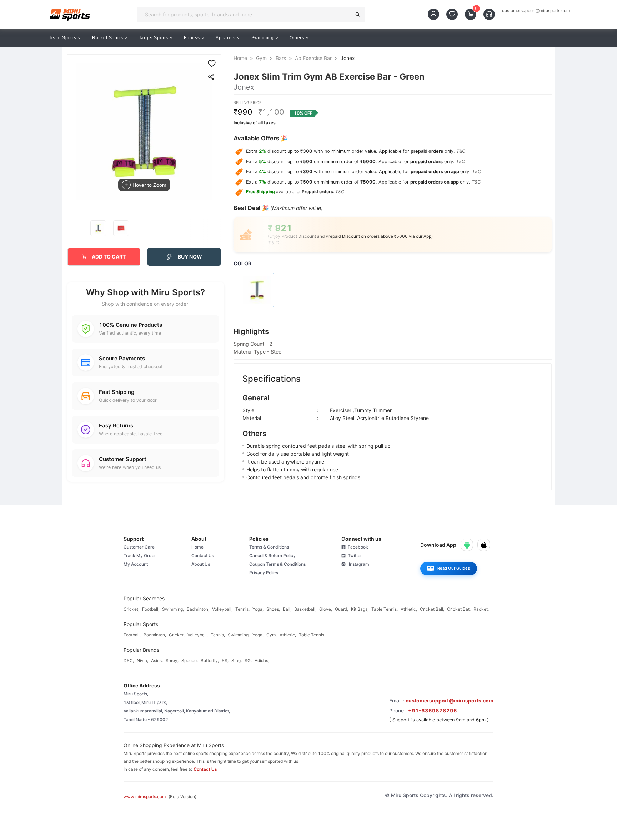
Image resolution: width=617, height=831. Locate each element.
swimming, (173, 609)
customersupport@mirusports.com (536, 11)
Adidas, (262, 660)
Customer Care (139, 547)
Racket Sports (107, 37)
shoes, (273, 609)
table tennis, (384, 609)
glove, (325, 609)
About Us (200, 564)
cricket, (131, 609)
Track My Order (140, 555)
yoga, (258, 609)
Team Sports (62, 37)
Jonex (348, 58)
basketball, (305, 609)
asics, (157, 660)
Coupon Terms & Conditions (277, 564)
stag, (236, 660)
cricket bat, (459, 609)
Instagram (357, 564)
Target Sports (153, 37)
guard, (341, 609)
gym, (271, 634)
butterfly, (210, 660)
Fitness (192, 37)
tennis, (242, 609)
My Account (136, 564)
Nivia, (142, 660)
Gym (261, 58)
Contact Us (202, 555)
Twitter (354, 555)
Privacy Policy (264, 572)
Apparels (225, 37)
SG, (248, 660)
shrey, (172, 660)
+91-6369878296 (432, 710)
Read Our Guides (453, 568)
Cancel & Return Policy (272, 555)
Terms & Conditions (269, 547)
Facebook (357, 547)
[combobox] (246, 14)
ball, (287, 609)
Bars (281, 58)
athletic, (409, 609)
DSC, (129, 660)
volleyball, (222, 609)
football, (150, 609)
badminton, (198, 609)
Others (297, 37)
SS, (225, 660)
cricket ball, (432, 609)
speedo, (189, 660)
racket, (481, 609)
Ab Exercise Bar (313, 58)
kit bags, (359, 609)
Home (240, 58)
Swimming (262, 37)
